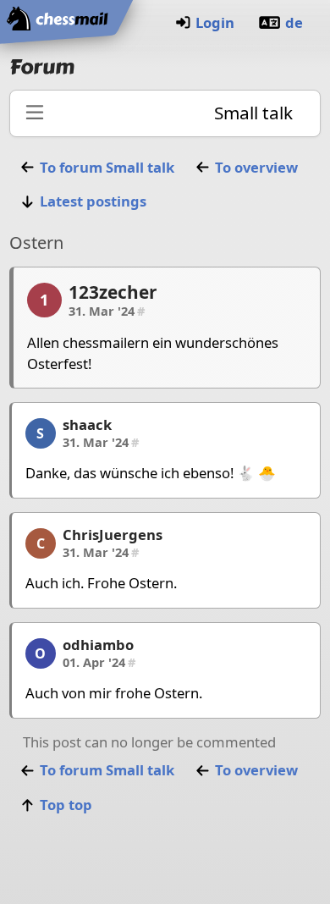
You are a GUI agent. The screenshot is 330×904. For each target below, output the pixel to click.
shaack (87, 424)
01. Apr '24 (99, 661)
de (294, 22)
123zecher (113, 292)
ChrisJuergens (112, 534)
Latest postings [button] (93, 201)
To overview (256, 167)
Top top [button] (66, 804)
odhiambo (98, 644)
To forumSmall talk (107, 167)
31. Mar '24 (107, 310)
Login (214, 22)
